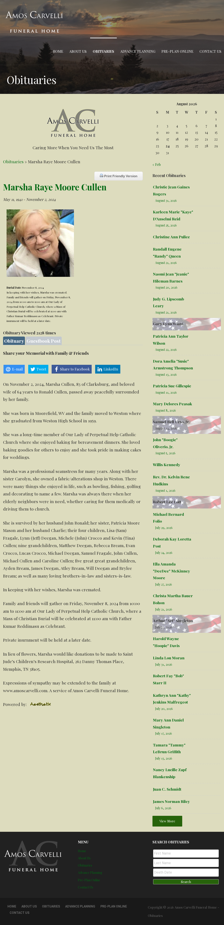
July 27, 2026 (163, 584)
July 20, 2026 (164, 709)
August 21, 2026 (166, 263)
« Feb (156, 164)
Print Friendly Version (120, 176)
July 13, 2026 (163, 758)
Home (58, 51)
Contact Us (210, 51)
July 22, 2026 (163, 627)
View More (167, 821)
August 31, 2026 (166, 200)
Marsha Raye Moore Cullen (55, 187)
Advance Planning (137, 51)
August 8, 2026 (165, 410)
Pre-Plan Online (177, 51)
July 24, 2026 (163, 553)
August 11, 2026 (166, 392)
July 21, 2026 (163, 609)
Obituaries (103, 51)
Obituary (14, 341)
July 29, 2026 (164, 528)
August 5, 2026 (165, 453)
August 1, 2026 (165, 490)
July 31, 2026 (163, 664)
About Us (78, 51)
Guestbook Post (44, 341)
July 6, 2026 (163, 808)
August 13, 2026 (166, 374)
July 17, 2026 (163, 733)
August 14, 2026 (166, 428)
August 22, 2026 (166, 350)
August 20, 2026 (166, 287)
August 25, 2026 (166, 225)
